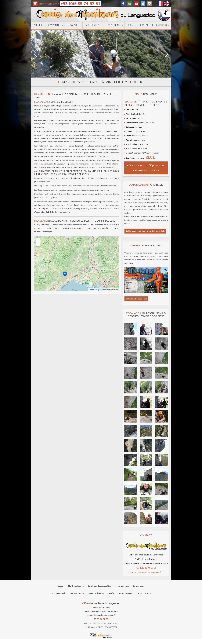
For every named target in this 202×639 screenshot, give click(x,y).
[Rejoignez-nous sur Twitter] (143, 3)
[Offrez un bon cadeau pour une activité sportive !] (146, 292)
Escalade (72, 25)
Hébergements (122, 586)
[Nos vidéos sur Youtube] (136, 3)
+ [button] (38, 240)
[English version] (166, 3)
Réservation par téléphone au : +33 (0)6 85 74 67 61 (146, 168)
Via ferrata (92, 25)
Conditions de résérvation (99, 586)
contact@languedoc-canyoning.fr (146, 572)
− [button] (38, 244)
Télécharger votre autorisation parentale (145, 231)
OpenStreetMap (103, 289)
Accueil (38, 25)
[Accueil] (101, 14)
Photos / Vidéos (77, 593)
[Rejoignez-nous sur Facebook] (123, 3)
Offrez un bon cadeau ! (136, 299)
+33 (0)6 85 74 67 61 (146, 568)
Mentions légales (76, 586)
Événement (113, 25)
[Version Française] (160, 3)
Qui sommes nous (125, 593)
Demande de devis (96, 593)
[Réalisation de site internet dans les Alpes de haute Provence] (101, 635)
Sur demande (138, 586)
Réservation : (69, 3)
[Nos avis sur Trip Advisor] (129, 3)
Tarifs (111, 593)
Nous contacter (145, 593)
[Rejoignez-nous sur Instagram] (149, 3)
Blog (130, 25)
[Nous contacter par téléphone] (35, 3)
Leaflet (91, 289)
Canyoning (54, 25)
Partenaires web (57, 593)
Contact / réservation (153, 25)
